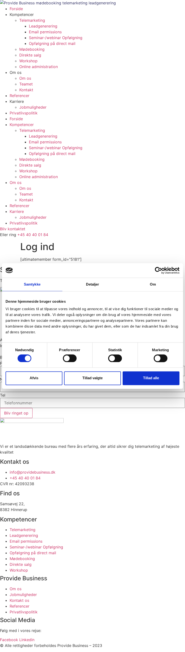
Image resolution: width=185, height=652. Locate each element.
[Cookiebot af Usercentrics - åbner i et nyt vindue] (158, 270)
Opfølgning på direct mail (52, 43)
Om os (25, 78)
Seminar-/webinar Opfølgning (55, 37)
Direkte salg (30, 55)
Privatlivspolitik (24, 113)
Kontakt (26, 89)
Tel (2, 395)
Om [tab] (153, 284)
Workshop (28, 60)
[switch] (70, 358)
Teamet (26, 84)
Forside (16, 8)
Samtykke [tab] (32, 284)
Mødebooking (32, 49)
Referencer (19, 95)
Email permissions (45, 31)
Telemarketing (32, 20)
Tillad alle (151, 378)
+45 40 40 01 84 (32, 234)
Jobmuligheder (32, 107)
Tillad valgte (92, 378)
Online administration (38, 66)
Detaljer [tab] (92, 284)
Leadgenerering (43, 26)
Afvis (34, 378)
